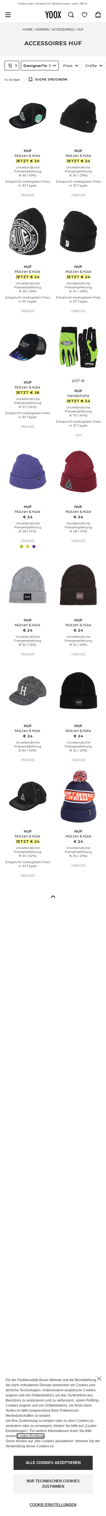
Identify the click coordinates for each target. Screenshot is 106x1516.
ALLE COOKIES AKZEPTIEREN (53, 1463)
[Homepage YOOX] (53, 14)
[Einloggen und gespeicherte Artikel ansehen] (84, 14)
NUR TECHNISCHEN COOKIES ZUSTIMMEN (53, 1484)
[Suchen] (71, 14)
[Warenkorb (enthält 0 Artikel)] (98, 14)
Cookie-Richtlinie (30, 1436)
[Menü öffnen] (8, 14)
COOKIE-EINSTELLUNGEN (53, 1505)
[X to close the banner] (99, 1378)
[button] (53, 896)
